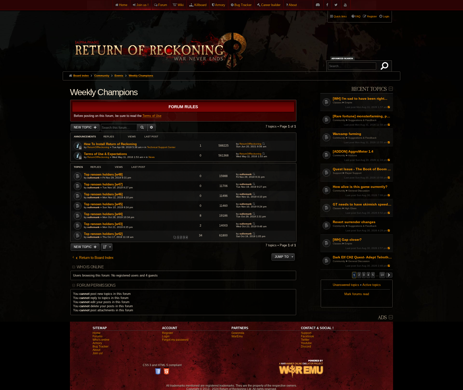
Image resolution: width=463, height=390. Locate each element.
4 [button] (368, 275)
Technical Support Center (161, 147)
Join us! (98, 353)
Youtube (306, 343)
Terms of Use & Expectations (105, 154)
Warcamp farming (347, 134)
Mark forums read (356, 294)
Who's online (101, 339)
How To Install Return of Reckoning (110, 144)
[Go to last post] (389, 107)
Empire (348, 102)
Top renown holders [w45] (103, 204)
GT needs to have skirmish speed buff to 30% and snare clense (362, 204)
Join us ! (142, 5)
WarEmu (237, 336)
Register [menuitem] (372, 16)
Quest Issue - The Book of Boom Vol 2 (362, 169)
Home (123, 5)
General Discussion (359, 190)
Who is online (90, 267)
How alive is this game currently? (360, 187)
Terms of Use (152, 116)
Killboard (200, 5)
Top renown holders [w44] (103, 214)
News (152, 157)
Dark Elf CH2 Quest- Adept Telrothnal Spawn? (362, 257)
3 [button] (364, 275)
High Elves (350, 208)
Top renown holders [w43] (103, 224)
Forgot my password (175, 339)
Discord (306, 346)
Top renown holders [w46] (103, 194)
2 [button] (359, 275)
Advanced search (343, 58)
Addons (352, 155)
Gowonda (238, 333)
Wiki (181, 5)
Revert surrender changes (354, 222)
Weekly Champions (103, 92)
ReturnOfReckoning (98, 147)
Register (167, 333)
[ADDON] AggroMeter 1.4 (353, 151)
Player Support (353, 173)
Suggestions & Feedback (362, 120)
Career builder (270, 5)
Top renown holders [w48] (103, 174)
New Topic (83, 127)
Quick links (340, 16)
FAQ (358, 16)
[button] (389, 275)
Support (337, 173)
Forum (162, 5)
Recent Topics (369, 89)
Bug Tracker (243, 5)
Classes (337, 102)
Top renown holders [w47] (103, 184)
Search (385, 67)
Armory (220, 5)
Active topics (371, 285)
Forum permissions (96, 285)
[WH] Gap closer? (347, 239)
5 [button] (373, 275)
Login (166, 336)
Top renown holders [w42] (103, 234)
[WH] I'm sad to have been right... (360, 98)
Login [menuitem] (386, 16)
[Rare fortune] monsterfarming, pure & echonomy (362, 116)
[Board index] (159, 38)
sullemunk (93, 177)
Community (339, 120)
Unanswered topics (346, 285)
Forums (97, 336)
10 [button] (382, 275)
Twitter (305, 339)
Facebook (307, 336)
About (293, 5)
